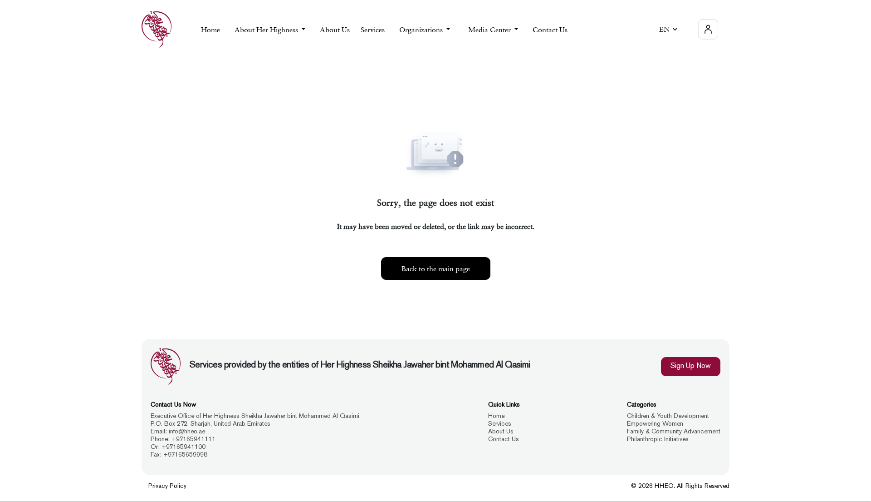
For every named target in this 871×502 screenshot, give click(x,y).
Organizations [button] (422, 29)
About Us (335, 29)
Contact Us (550, 29)
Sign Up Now (690, 366)
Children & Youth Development (668, 416)
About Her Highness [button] (267, 29)
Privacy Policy (167, 486)
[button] (670, 29)
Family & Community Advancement (673, 432)
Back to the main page (435, 268)
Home (210, 29)
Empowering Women (655, 424)
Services (499, 424)
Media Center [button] (490, 29)
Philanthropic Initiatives (658, 439)
